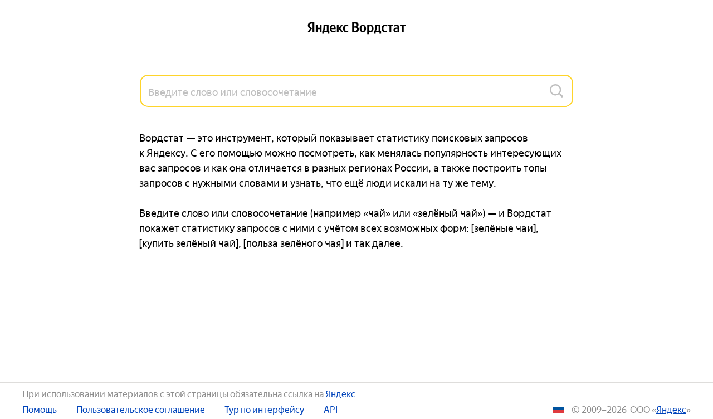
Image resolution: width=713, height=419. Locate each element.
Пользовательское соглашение (140, 408)
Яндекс (340, 392)
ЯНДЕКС (671, 408)
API (331, 408)
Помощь (39, 408)
